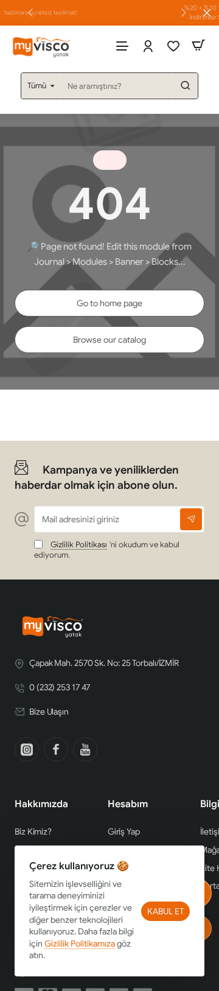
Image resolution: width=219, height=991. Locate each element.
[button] (184, 12)
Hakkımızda (41, 804)
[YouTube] (85, 749)
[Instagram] (27, 749)
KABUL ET (165, 911)
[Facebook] (56, 749)
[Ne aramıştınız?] (185, 86)
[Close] (207, 12)
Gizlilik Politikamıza (79, 943)
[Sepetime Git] (198, 45)
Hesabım (128, 804)
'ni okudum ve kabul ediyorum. (106, 550)
